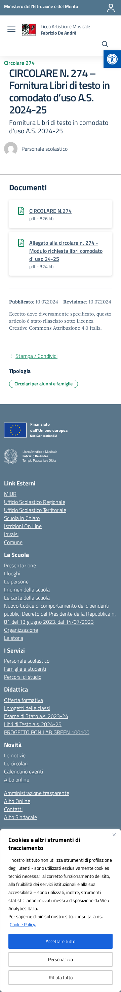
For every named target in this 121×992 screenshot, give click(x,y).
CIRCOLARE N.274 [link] (50, 211)
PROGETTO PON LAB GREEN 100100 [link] (46, 732)
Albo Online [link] (17, 801)
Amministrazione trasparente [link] (36, 793)
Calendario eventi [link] (23, 771)
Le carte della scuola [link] (27, 598)
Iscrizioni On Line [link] (23, 526)
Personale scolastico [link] (26, 661)
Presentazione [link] (20, 565)
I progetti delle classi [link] (27, 708)
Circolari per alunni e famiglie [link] (43, 383)
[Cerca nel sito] (105, 45)
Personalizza (60, 959)
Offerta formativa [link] (23, 700)
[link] (112, 59)
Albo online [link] (16, 779)
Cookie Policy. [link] (23, 924)
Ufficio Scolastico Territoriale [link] (35, 510)
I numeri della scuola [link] (27, 589)
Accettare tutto (60, 941)
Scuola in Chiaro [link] (22, 518)
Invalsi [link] (11, 534)
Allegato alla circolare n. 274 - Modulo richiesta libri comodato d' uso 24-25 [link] (66, 251)
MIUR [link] (10, 494)
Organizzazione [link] (21, 630)
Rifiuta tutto (61, 977)
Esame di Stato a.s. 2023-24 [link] (36, 716)
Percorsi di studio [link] (22, 677)
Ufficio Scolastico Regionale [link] (34, 502)
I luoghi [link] (12, 573)
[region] (60, 910)
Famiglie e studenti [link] (25, 669)
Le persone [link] (16, 581)
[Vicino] (114, 835)
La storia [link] (13, 638)
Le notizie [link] (15, 755)
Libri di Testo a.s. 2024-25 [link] (33, 724)
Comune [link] (13, 542)
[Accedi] (111, 7)
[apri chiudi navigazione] (11, 30)
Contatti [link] (13, 809)
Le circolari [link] (16, 763)
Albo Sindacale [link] (20, 817)
